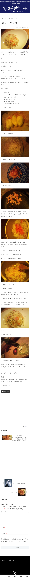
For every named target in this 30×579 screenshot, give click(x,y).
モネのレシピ (6, 391)
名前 (3, 528)
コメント (4, 511)
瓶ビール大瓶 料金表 (8, 560)
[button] (26, 342)
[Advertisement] (15, 409)
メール (4, 533)
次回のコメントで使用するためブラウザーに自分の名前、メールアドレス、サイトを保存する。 (14, 541)
